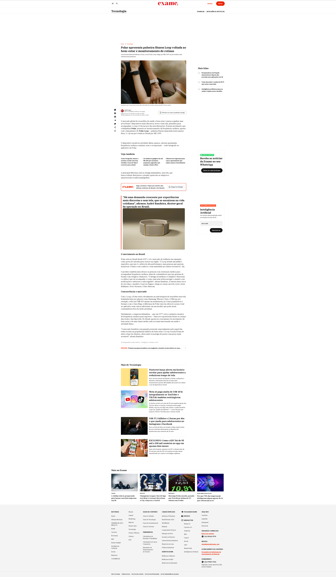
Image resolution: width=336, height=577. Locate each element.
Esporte (131, 522)
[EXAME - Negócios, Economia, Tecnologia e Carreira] (168, 3)
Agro (185, 545)
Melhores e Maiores (168, 556)
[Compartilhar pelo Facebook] (115, 113)
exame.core (153, 342)
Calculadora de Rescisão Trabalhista (150, 537)
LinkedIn (204, 519)
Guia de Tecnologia (149, 519)
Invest (113, 552)
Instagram (205, 522)
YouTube (205, 515)
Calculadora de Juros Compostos (150, 543)
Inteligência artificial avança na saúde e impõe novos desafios (212, 90)
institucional (115, 574)
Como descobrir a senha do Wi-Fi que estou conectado (213, 83)
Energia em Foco (167, 533)
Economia (114, 536)
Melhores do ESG (167, 559)
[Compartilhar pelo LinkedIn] (115, 117)
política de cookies (137, 574)
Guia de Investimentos (150, 523)
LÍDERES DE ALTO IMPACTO (117, 524)
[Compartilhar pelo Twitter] (115, 124)
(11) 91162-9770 (210, 536)
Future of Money (134, 533)
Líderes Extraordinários (170, 540)
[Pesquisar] (116, 3)
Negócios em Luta (168, 544)
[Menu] (112, 3)
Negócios (114, 555)
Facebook (205, 526)
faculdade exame (190, 512)
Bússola (164, 526)
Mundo (131, 512)
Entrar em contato (208, 534)
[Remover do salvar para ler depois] (115, 131)
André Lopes (127, 110)
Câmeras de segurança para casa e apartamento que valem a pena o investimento (175, 161)
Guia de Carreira (148, 526)
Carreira (114, 532)
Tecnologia (118, 11)
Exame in (187, 524)
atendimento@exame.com (210, 544)
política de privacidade (152, 574)
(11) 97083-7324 (210, 562)
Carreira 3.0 (188, 527)
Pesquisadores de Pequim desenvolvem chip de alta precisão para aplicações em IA (212, 75)
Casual (131, 515)
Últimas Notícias (116, 519)
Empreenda (188, 548)
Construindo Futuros (169, 530)
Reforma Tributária (168, 516)
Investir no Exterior (168, 537)
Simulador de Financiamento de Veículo (148, 550)
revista (187, 516)
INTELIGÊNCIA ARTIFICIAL (215, 11)
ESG (112, 539)
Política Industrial (168, 547)
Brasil (113, 529)
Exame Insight (116, 543)
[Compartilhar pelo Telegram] (115, 120)
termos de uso (126, 574)
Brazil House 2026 (168, 519)
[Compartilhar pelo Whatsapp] (115, 110)
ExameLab (200, 11)
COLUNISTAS (115, 559)
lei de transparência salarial (170, 574)
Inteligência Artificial (115, 547)
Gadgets (144, 342)
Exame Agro (133, 526)
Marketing (132, 519)
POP (130, 540)
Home (122, 44)
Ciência (131, 536)
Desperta (187, 531)
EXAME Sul (165, 523)
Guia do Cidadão (148, 516)
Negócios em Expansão (169, 563)
